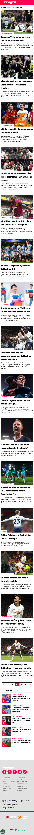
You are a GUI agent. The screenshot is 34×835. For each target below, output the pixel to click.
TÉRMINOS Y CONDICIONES (9, 781)
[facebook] (4, 772)
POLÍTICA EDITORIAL (7, 786)
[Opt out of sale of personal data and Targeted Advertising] (2, 831)
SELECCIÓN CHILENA (21, 777)
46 (17, 684)
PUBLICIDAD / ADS (7, 788)
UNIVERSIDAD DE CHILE (22, 781)
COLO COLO (19, 779)
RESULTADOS (20, 786)
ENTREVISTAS (6, 794)
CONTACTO (5, 790)
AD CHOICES (5, 792)
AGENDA (5, 783)
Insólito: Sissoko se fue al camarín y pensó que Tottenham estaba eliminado (16, 356)
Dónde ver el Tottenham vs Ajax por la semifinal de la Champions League (16, 177)
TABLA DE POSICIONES (22, 788)
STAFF (4, 779)
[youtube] (20, 772)
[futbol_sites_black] (26, 801)
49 (26, 684)
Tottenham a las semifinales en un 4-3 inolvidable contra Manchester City (15, 490)
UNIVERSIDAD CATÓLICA (22, 783)
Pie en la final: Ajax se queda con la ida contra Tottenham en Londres (16, 84)
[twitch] (25, 772)
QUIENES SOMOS (6, 777)
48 (21, 684)
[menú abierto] (2, 2)
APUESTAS (19, 790)
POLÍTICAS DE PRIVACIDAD (8, 785)
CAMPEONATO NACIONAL (22, 785)
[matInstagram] (9, 772)
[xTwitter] (15, 772)
